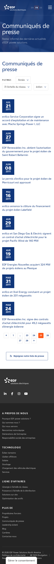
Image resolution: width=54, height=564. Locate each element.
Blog (4, 529)
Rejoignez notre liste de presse (29, 356)
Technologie (11, 447)
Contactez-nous (9, 536)
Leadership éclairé (10, 525)
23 (27, 335)
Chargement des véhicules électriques (19, 468)
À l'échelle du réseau (15, 86)
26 (48, 335)
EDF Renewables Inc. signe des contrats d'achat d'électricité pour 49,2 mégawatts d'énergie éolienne (26, 323)
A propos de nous (15, 413)
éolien (39, 86)
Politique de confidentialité (13, 555)
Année (21, 80)
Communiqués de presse (13, 521)
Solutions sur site (10, 494)
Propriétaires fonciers (11, 513)
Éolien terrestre (9, 453)
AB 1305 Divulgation (38, 555)
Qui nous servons (10, 426)
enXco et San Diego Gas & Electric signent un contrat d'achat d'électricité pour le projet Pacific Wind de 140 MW (26, 237)
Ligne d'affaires (13, 481)
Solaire (5, 460)
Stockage (6, 464)
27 (20, 340)
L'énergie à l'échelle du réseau (15, 487)
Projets (5, 517)
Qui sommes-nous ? (11, 422)
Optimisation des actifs (12, 498)
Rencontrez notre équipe (13, 430)
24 (34, 335)
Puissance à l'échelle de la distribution (18, 491)
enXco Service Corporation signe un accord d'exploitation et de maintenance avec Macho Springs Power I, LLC (25, 120)
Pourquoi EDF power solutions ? (16, 419)
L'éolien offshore (9, 457)
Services (5, 472)
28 (27, 340)
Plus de (7, 508)
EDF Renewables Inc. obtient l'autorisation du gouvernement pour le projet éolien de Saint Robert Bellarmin (26, 151)
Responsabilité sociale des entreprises (18, 438)
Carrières (6, 532)
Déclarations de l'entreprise (14, 434)
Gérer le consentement (21, 560)
